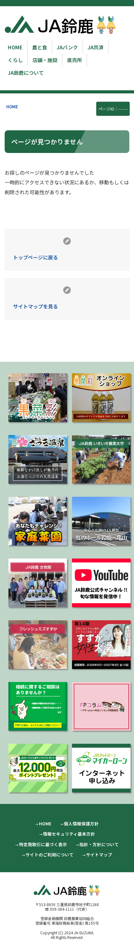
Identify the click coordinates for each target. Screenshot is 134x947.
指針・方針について (99, 844)
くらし (15, 60)
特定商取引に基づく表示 (43, 844)
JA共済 (95, 47)
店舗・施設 (44, 60)
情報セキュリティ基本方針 (69, 834)
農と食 (39, 47)
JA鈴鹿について (26, 72)
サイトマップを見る (35, 306)
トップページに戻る (35, 257)
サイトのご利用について (50, 854)
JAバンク (67, 47)
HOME (15, 47)
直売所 (74, 60)
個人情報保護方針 (81, 823)
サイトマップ (99, 854)
